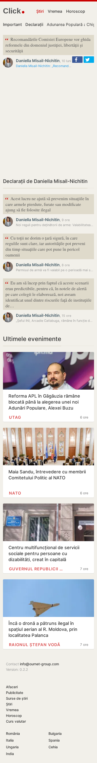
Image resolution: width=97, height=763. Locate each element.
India (10, 754)
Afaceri (12, 687)
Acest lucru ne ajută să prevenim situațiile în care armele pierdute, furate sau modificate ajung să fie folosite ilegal (47, 204)
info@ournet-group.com (39, 664)
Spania (54, 740)
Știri (40, 11)
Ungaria (12, 747)
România (13, 733)
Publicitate (14, 692)
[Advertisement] (48, 122)
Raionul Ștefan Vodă (34, 644)
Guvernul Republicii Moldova (36, 568)
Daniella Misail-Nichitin (38, 60)
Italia (10, 740)
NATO (15, 493)
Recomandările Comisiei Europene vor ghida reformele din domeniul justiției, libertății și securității (48, 44)
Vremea (55, 11)
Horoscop (75, 11)
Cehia (53, 747)
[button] (77, 59)
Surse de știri (17, 698)
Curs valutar (16, 721)
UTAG (15, 417)
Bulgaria (55, 733)
